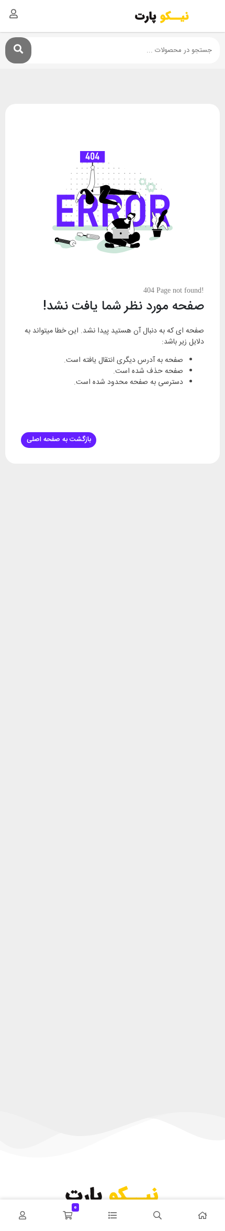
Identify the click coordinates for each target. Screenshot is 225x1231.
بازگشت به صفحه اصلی (59, 439)
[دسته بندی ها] (112, 1215)
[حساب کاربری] (13, 13)
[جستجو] (18, 50)
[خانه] (202, 1215)
